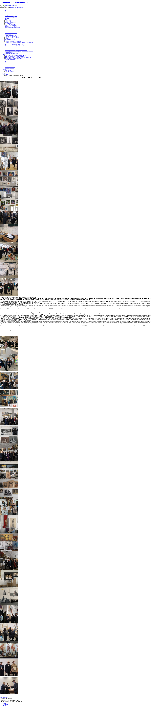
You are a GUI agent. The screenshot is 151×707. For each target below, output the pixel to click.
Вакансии (7, 18)
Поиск (1, 6)
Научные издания (8, 43)
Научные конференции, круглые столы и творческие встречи (17, 46)
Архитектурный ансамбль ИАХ (11, 32)
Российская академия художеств (14, 2)
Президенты (7, 38)
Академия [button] (5, 9)
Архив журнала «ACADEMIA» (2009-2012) (14, 44)
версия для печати (4, 697)
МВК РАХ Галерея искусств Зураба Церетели (14, 56)
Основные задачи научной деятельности (13, 41)
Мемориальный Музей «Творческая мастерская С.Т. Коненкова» (18, 57)
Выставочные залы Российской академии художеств (15, 55)
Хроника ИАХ (8, 34)
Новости (7, 62)
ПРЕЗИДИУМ (8, 21)
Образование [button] (5, 49)
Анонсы (6, 61)
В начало (4, 73)
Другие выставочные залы (10, 59)
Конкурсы (7, 66)
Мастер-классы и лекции (10, 67)
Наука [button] (4, 40)
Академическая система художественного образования (16, 50)
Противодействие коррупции (11, 16)
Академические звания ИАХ (11, 33)
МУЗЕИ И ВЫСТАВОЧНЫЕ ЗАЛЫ (12, 25)
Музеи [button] (4, 54)
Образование (5, 74)
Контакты (5, 705)
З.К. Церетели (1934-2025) (10, 39)
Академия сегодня (9, 10)
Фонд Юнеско (8, 70)
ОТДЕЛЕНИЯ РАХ (9, 23)
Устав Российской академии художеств (13, 11)
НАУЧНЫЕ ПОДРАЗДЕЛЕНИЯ (11, 24)
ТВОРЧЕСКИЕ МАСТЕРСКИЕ (11, 26)
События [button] (4, 60)
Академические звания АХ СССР (12, 37)
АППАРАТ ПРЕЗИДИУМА (10, 22)
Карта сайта (5, 704)
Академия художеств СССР (10, 35)
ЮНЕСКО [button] (5, 69)
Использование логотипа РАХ (11, 12)
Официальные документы (10, 15)
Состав (4, 28)
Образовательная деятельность (11, 53)
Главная (4, 703)
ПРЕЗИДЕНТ (8, 20)
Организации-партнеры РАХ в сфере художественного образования (19, 51)
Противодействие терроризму (11, 17)
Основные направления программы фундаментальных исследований (19, 42)
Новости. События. (9, 52)
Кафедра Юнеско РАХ (9, 71)
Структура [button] (5, 19)
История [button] (4, 29)
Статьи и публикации (9, 68)
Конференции (8, 64)
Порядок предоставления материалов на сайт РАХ (15, 13)
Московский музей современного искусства (14, 58)
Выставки (7, 63)
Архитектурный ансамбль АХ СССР (12, 36)
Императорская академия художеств (12, 30)
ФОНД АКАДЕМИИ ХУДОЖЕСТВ (12, 27)
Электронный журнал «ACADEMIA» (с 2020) (14, 45)
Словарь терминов (9, 47)
